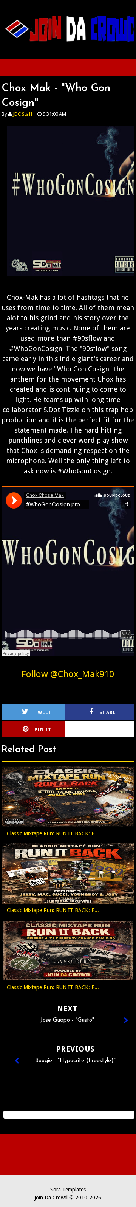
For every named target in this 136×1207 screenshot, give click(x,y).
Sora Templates (68, 1190)
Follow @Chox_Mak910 (68, 674)
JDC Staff (22, 114)
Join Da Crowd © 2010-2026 (67, 1198)
